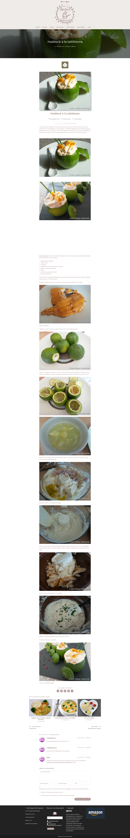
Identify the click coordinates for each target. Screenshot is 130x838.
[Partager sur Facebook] (61, 691)
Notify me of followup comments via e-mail (52, 792)
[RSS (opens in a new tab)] (69, 2)
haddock (52, 683)
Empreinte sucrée (29, 814)
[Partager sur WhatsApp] (72, 691)
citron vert (47, 683)
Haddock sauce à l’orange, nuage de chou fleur (41, 718)
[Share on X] (58, 691)
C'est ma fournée (29, 817)
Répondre (88, 737)
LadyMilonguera (52, 748)
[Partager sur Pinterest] (65, 691)
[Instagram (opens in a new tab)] (65, 2)
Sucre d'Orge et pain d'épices (32, 811)
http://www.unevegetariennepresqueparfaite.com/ (59, 762)
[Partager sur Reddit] (68, 691)
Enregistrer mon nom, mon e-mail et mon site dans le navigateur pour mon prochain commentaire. (64, 789)
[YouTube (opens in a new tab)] (67, 2)
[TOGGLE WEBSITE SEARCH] (94, 27)
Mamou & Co (28, 820)
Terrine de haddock (89, 718)
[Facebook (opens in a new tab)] (61, 2)
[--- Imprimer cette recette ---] (65, 65)
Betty (48, 757)
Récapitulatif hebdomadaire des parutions (54, 824)
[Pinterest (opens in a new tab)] (63, 2)
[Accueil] (54, 46)
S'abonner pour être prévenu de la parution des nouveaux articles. (58, 795)
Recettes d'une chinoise (31, 823)
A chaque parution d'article (52, 822)
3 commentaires (77, 119)
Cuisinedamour (51, 738)
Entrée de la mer (67, 119)
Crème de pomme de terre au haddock (65, 718)
